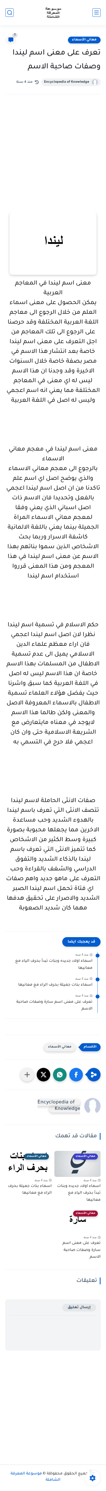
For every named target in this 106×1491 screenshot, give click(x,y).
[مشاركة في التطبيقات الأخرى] (27, 1074)
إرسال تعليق (79, 1307)
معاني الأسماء (84, 40)
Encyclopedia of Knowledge (66, 82)
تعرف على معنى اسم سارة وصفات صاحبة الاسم (54, 1005)
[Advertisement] (53, 161)
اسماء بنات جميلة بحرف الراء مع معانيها (55, 985)
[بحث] (9, 12)
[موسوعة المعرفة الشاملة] (53, 13)
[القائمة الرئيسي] (96, 12)
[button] (76, 1074)
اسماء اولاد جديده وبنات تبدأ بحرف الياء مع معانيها (53, 964)
